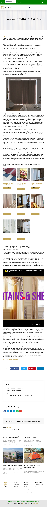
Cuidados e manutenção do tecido (15, 398)
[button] (29, 7)
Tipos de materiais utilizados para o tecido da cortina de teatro (22, 393)
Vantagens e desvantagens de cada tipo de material (19, 395)
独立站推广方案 (36, 503)
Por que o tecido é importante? (14, 390)
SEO (23, 503)
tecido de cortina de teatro (9, 36)
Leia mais (7, 187)
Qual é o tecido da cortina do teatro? (16, 388)
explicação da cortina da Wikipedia (10, 359)
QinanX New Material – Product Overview (12, 465)
